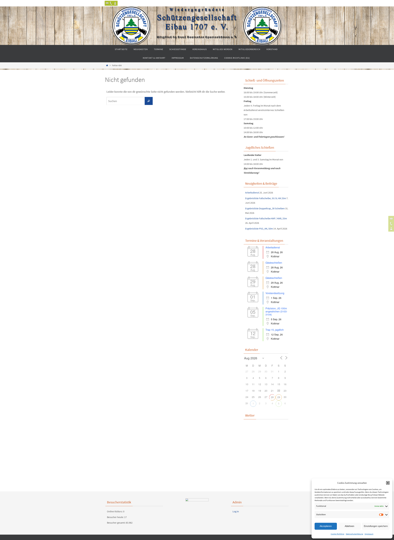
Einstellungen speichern (376, 526)
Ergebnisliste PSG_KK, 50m (259, 228)
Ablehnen (349, 526)
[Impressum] (115, 3)
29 (278, 397)
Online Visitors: (115, 511)
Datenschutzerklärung (354, 534)
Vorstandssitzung (274, 293)
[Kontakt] (107, 3)
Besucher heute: (115, 517)
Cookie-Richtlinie (337, 534)
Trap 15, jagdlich (274, 329)
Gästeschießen (273, 262)
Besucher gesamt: (116, 522)
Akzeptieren (326, 526)
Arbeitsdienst (252, 192)
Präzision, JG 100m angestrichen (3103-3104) (276, 311)
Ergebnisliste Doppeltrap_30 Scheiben (265, 208)
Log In (236, 511)
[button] (387, 482)
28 (272, 397)
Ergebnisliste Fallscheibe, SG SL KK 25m (265, 198)
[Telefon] (111, 3)
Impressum (369, 534)
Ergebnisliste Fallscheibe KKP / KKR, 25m (266, 218)
